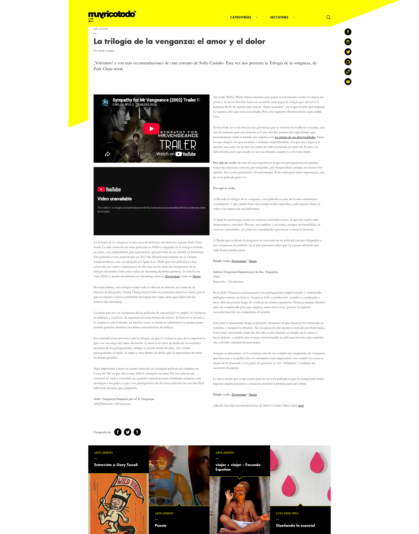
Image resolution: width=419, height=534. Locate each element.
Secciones (279, 17)
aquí (301, 405)
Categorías (240, 17)
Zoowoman (172, 276)
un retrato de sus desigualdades (295, 137)
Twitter (127, 432)
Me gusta (101, 29)
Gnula (197, 276)
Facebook (117, 432)
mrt (112, 16)
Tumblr (137, 432)
